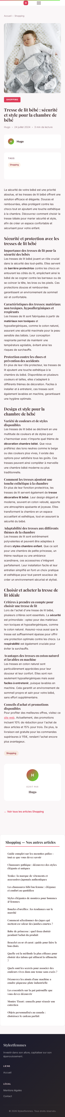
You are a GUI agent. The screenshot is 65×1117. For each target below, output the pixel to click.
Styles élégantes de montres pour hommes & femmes (32, 899)
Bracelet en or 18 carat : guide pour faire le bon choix (32, 944)
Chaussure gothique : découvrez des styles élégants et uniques (32, 866)
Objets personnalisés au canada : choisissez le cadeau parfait (27, 1014)
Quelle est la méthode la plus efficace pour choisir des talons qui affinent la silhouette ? (32, 957)
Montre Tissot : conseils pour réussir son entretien (31, 1003)
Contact (7, 1096)
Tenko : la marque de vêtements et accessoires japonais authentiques (28, 877)
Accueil (8, 15)
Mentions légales (12, 1090)
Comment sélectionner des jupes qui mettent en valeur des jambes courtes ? (30, 922)
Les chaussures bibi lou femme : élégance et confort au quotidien (32, 888)
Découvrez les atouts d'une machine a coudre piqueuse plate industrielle (29, 981)
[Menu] (39, 3)
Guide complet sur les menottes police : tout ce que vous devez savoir (30, 855)
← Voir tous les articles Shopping (24, 811)
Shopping (19, 15)
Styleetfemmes (14, 1045)
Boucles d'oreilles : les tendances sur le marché (30, 910)
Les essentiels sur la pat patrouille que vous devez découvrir (30, 992)
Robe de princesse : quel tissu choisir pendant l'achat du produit (29, 933)
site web (9, 717)
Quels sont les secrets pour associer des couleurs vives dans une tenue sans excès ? (32, 969)
